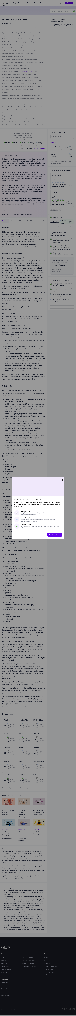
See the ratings (54, 535)
